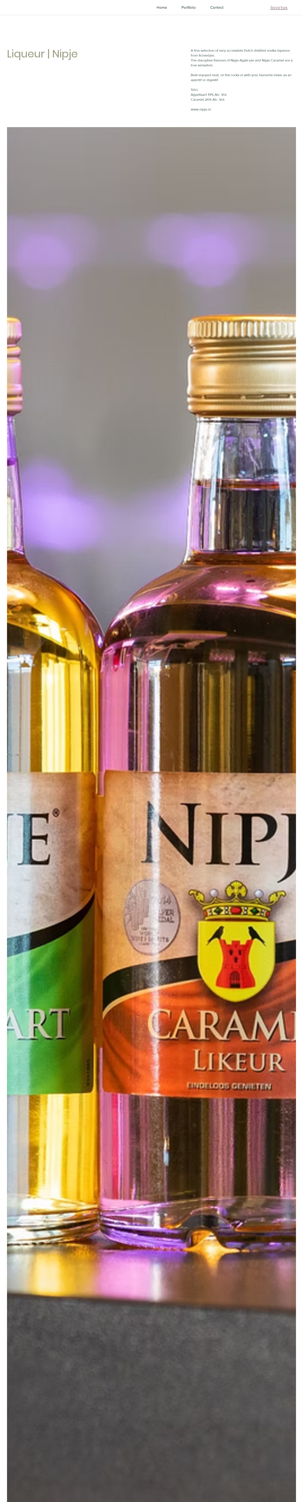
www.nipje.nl (201, 109)
